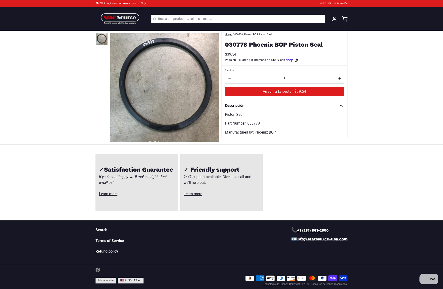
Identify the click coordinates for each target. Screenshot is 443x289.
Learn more (108, 194)
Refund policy (107, 251)
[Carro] (343, 19)
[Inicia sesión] (332, 19)
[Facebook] (98, 270)
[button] (284, 91)
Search (101, 230)
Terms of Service (110, 240)
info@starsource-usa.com (120, 3)
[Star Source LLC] (121, 19)
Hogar (228, 34)
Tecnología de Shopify (275, 284)
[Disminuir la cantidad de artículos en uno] (229, 78)
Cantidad (230, 70)
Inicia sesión (340, 3)
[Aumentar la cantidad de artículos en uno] (339, 78)
